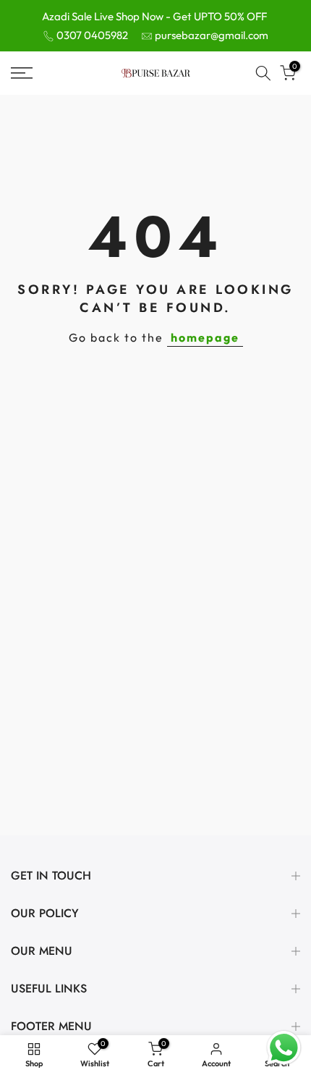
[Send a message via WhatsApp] (284, 1048)
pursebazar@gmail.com (211, 35)
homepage (205, 337)
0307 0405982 (92, 35)
